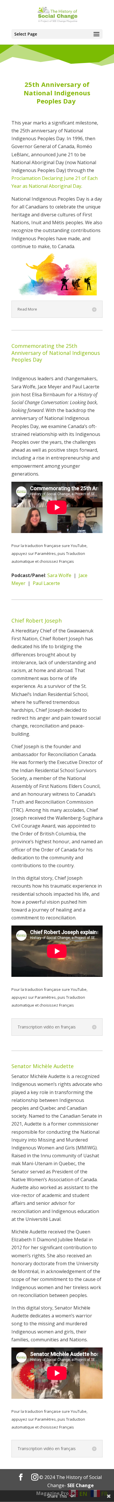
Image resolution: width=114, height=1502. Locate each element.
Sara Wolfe (59, 575)
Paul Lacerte (46, 583)
